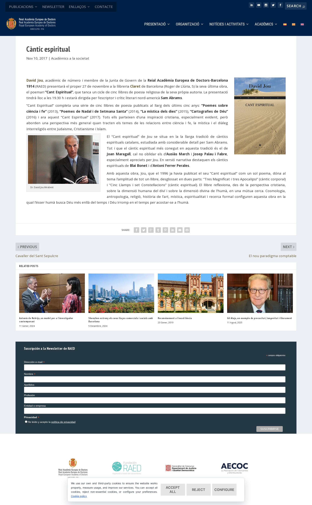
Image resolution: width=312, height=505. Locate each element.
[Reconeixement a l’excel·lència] (191, 293)
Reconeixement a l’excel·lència (175, 318)
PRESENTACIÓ (155, 24)
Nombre (29, 374)
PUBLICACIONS (21, 6)
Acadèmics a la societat (70, 58)
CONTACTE (104, 6)
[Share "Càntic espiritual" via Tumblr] (158, 230)
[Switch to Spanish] (285, 29)
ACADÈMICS (264, 24)
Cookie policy (79, 496)
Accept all (173, 490)
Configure (224, 490)
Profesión (29, 395)
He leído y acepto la (51, 422)
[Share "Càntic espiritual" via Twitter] (143, 230)
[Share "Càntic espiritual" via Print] (187, 230)
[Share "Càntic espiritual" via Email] (179, 230)
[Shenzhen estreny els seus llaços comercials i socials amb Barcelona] (121, 293)
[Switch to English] (302, 29)
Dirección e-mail (34, 362)
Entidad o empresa (35, 405)
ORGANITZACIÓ (187, 24)
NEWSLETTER (53, 6)
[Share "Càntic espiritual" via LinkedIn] (172, 230)
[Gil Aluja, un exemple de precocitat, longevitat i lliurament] (260, 293)
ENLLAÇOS (77, 6)
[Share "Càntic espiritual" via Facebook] (136, 230)
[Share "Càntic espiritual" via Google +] (151, 230)
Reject (198, 490)
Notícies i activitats (227, 24)
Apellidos (29, 384)
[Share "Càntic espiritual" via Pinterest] (165, 230)
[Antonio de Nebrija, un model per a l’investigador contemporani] (52, 293)
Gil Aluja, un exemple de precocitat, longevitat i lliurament (259, 318)
